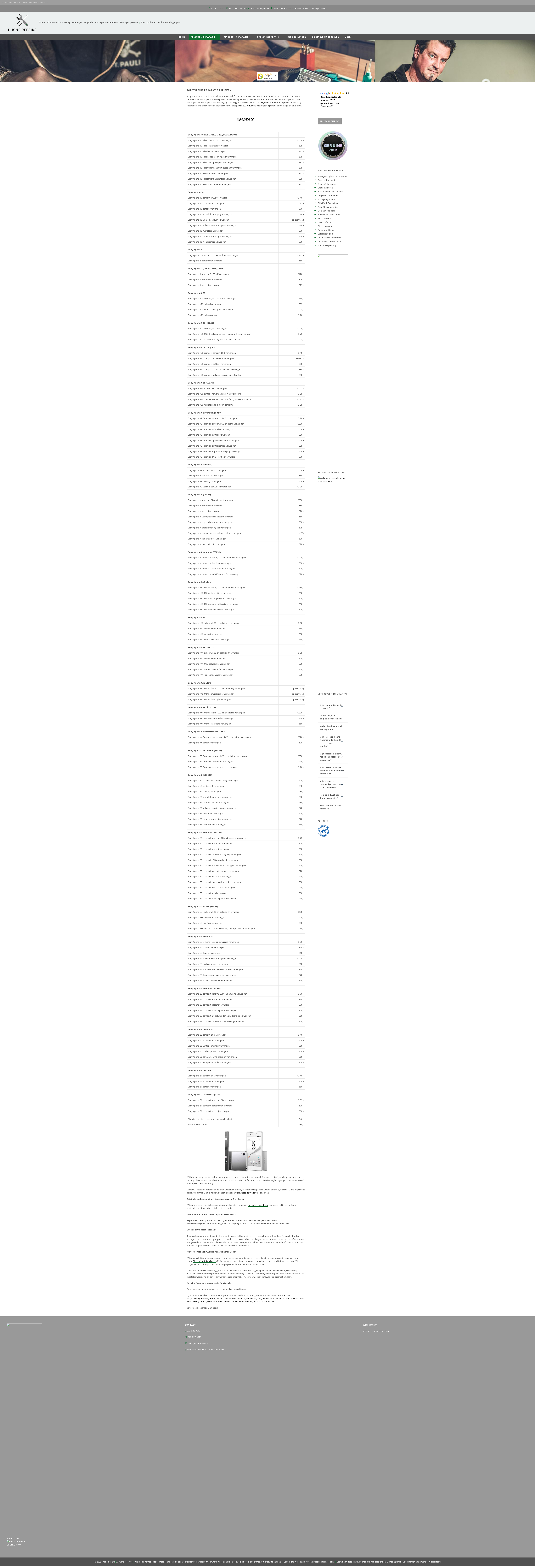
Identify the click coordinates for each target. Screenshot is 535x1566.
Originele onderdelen (325, 37)
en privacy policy (422, 1561)
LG (247, 1298)
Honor (212, 1298)
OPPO (203, 1301)
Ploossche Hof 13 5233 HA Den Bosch (205, 1349)
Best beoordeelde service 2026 (330, 98)
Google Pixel (230, 1298)
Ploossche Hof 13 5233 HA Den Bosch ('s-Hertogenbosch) (299, 8)
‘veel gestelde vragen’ (246, 1192)
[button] (333, 706)
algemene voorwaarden (404, 1561)
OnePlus (241, 1298)
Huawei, (205, 1298)
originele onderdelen (258, 1205)
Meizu (266, 1298)
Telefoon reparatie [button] (203, 37)
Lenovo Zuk (228, 1301)
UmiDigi (248, 1301)
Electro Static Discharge (204, 1261)
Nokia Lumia (298, 1298)
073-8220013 (249, 105)
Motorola (217, 1301)
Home (181, 37)
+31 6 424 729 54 (237, 8)
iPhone (277, 1295)
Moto (272, 1298)
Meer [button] (348, 37)
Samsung (195, 1298)
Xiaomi (253, 1298)
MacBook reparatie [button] (236, 37)
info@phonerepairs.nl (259, 8)
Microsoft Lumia (284, 1298)
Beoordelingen (296, 37)
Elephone (239, 1301)
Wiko (209, 1301)
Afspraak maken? (330, 121)
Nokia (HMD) (193, 1301)
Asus (256, 1301)
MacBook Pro (268, 1301)
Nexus (220, 1298)
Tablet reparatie (268, 37)
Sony (259, 1298)
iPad (284, 1295)
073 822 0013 (217, 8)
